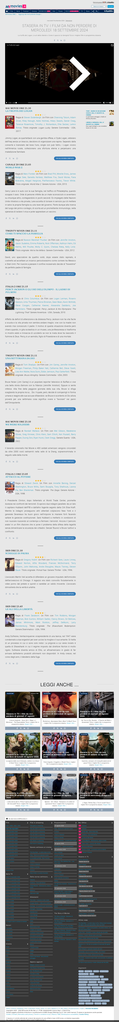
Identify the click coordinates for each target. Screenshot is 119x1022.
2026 (11, 825)
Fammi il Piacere (59, 875)
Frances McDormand (59, 563)
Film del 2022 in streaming (37, 837)
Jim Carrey (54, 365)
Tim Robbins (61, 615)
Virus (90, 990)
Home (8, 1008)
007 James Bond (107, 987)
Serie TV (43, 1008)
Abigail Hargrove (33, 181)
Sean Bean (57, 302)
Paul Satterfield (62, 371)
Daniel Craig (69, 121)
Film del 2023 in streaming (37, 834)
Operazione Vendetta (84, 909)
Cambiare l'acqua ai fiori (37, 932)
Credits (8, 1014)
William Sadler (43, 619)
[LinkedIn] (61, 40)
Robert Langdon (83, 993)
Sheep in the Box (35, 867)
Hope (31, 921)
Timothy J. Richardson (45, 124)
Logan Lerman (60, 298)
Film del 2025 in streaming (37, 828)
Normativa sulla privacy (25, 1014)
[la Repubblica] (110, 2)
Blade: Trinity (82, 874)
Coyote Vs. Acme (59, 855)
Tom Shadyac (29, 365)
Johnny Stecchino (83, 859)
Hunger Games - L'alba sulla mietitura (40, 903)
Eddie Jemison (48, 371)
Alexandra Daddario (60, 305)
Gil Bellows (70, 619)
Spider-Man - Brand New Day (90, 831)
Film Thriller (9, 931)
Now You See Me (83, 974)
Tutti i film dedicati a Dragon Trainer (88, 976)
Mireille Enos (63, 174)
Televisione (68, 20)
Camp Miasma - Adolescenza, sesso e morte (94, 840)
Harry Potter (93, 993)
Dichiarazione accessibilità (69, 1014)
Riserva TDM (56, 1014)
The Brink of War (34, 974)
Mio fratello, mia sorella (85, 904)
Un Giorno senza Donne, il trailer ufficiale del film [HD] (93, 962)
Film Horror (9, 934)
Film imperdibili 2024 (12, 837)
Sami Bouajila (46, 487)
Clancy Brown (57, 619)
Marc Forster (29, 174)
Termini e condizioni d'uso (42, 1014)
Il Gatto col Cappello (35, 929)
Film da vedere (10, 858)
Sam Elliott (52, 434)
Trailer (82, 1008)
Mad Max (81, 1003)
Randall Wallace (31, 431)
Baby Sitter (101, 982)
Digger (32, 950)
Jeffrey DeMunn (60, 622)
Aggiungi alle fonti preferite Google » (30, 14)
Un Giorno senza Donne (37, 976)
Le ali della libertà (19, 609)
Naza (31, 991)
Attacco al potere (18, 477)
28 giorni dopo (104, 971)
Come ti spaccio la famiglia (24, 234)
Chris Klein (41, 434)
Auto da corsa (83, 990)
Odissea (84, 828)
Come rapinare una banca (61, 878)
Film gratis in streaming (36, 825)
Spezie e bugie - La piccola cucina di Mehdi (94, 849)
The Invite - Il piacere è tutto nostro (39, 900)
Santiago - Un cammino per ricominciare (41, 906)
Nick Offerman (52, 243)
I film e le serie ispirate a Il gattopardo (89, 979)
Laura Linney (69, 560)
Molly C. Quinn (42, 247)
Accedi (110, 6)
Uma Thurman (30, 302)
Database (20, 1008)
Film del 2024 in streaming (37, 831)
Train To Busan (58, 852)
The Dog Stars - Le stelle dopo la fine (40, 852)
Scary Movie (88, 971)
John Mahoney (31, 567)
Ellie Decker (63, 124)
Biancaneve (105, 979)
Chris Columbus (31, 298)
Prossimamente (74, 1008)
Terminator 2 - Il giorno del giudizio (64, 846)
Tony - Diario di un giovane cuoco (39, 855)
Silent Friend (57, 872)
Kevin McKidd (69, 302)
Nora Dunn (35, 371)
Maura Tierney (61, 567)
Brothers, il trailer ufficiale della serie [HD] (90, 935)
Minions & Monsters (87, 846)
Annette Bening (60, 483)
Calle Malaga (34, 915)
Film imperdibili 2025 (12, 834)
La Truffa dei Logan (18, 111)
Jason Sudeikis (22, 243)
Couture (32, 870)
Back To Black (82, 864)
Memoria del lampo (35, 988)
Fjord (31, 924)
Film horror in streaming (36, 843)
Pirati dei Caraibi (96, 987)
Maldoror (32, 890)
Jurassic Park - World (106, 984)
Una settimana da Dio (20, 359)
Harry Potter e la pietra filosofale (39, 873)
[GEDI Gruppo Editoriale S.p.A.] (104, 2)
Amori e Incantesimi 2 (60, 909)
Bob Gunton (30, 619)
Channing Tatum (61, 117)
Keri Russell (64, 434)
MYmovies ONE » (11, 14)
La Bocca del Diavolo (36, 985)
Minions (81, 971)
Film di (8, 864)
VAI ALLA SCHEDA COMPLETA (65, 158)
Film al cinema (10, 861)
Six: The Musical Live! (36, 971)
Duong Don (28, 438)
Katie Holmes (42, 121)
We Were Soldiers (17, 425)
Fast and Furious (95, 995)
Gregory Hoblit (30, 560)
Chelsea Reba (57, 247)
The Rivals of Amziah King (37, 968)
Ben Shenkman (26, 490)
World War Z (13, 168)
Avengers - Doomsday (36, 909)
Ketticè (56, 880)
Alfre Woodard (39, 563)
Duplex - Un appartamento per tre (88, 899)
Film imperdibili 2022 (12, 843)
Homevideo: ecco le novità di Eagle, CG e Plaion (92, 952)
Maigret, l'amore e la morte (37, 965)
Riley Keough (28, 121)
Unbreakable (106, 990)
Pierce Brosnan (44, 302)
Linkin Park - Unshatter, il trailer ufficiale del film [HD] (93, 932)
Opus (101, 976)
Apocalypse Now (83, 879)
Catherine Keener (40, 305)
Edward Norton (22, 563)
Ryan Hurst (39, 438)
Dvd (49, 1008)
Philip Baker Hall (40, 368)
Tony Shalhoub (61, 487)
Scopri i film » (29, 724)
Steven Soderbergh (32, 117)
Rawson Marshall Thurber (35, 240)
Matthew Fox (50, 177)
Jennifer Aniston (67, 240)
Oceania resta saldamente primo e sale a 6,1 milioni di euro (95, 941)
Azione (8, 940)
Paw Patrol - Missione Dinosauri (63, 899)
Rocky (104, 1003)
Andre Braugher (46, 567)
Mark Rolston (43, 622)
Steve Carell (69, 368)
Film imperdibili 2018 (12, 855)
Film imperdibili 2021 (12, 846)
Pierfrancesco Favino (52, 181)
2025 (15, 825)
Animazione (9, 937)
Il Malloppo (57, 869)
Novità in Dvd (9, 870)
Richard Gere (56, 560)
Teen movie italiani (84, 995)
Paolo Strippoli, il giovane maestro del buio (90, 949)
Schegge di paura (17, 554)
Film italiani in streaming (37, 840)
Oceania (32, 879)
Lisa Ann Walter (22, 371)
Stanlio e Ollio (82, 884)
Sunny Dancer (58, 858)
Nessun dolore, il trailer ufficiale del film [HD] (91, 955)
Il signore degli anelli (84, 1001)
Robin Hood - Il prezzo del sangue (91, 843)
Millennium (101, 993)
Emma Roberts (37, 243)
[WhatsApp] (65, 40)
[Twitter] (58, 40)
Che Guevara (89, 1003)
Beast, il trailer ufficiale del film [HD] (88, 938)
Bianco (32, 944)
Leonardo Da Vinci (93, 984)
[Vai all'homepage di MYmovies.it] (15, 8)
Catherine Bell (56, 368)
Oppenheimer (92, 982)
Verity (31, 953)
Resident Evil (34, 912)
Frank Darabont (32, 615)
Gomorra (96, 971)
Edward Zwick (31, 483)
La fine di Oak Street (87, 837)
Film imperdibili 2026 (12, 831)
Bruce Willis (33, 487)
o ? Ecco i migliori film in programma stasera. (22, 722)
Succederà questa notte (36, 935)
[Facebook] (54, 40)
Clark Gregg (50, 438)
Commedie (9, 928)
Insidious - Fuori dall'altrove (37, 882)
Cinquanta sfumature (84, 987)
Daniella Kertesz (35, 177)
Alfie (80, 894)
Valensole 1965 (34, 893)
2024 (19, 825)
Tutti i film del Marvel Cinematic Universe (90, 998)
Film (26, 1008)
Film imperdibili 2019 (12, 852)
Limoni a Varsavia (35, 864)
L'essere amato (34, 947)
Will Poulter (28, 247)
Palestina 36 (33, 918)
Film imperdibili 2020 (12, 849)
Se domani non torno (36, 938)
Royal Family (82, 984)
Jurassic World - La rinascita (86, 914)
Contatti (14, 1014)
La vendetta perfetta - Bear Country (40, 858)
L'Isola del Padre (35, 982)
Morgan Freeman (23, 368)
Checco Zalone (83, 982)
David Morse (64, 177)
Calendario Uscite (34, 1008)
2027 (7, 825)
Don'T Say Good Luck (36, 979)
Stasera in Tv (56, 1008)
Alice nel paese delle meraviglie (100, 1001)
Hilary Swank (56, 121)
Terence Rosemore (25, 124)
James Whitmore (24, 622)
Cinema (13, 1008)
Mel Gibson (59, 431)
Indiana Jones (97, 990)
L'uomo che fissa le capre (86, 889)
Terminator (98, 1003)
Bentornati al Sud (35, 926)
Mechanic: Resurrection (85, 869)
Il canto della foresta (35, 941)
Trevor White (69, 181)
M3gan (92, 974)
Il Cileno (32, 861)
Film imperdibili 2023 (12, 840)
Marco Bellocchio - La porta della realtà (65, 840)
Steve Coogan (22, 305)
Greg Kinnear (28, 434)
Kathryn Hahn (66, 243)
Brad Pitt (52, 174)
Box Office (64, 1008)
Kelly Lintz (70, 247)
